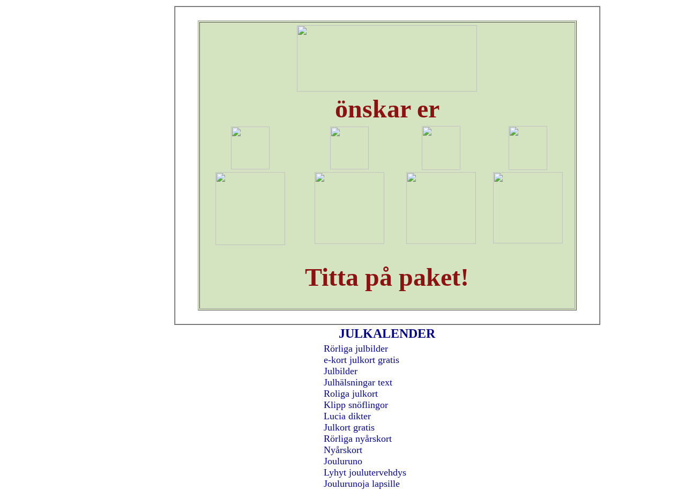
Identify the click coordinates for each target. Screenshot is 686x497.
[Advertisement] (129, 178)
